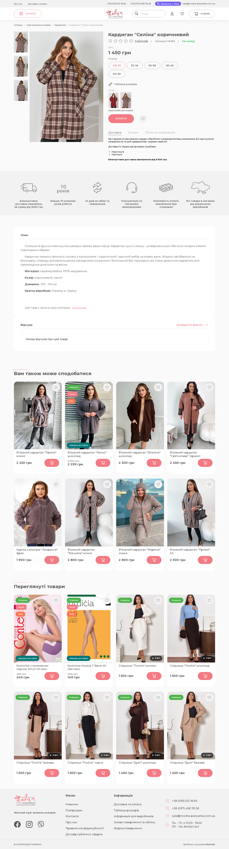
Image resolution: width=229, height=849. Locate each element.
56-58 (152, 65)
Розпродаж (74, 810)
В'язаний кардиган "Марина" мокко (140, 551)
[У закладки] (143, 119)
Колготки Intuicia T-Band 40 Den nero (87, 667)
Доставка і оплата (37, 4)
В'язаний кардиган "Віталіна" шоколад (140, 454)
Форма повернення (128, 828)
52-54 (135, 65)
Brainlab (210, 844)
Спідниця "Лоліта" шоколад (190, 665)
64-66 (117, 73)
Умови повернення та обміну (134, 822)
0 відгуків (141, 41)
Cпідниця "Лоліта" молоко (137, 665)
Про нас (18, 4)
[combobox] (151, 13)
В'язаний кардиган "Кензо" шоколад (87, 454)
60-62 (170, 65)
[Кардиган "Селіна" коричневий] (66, 141)
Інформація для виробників (133, 816)
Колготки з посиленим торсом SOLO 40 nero (32, 667)
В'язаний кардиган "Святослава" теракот (185, 454)
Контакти (72, 816)
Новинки (72, 804)
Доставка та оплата (127, 804)
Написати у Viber (169, 4)
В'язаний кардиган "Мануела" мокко (81, 551)
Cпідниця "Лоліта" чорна (85, 762)
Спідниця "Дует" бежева (187, 762)
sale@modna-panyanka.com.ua (199, 3)
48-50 (117, 65)
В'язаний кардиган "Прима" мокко (36, 454)
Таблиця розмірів (126, 810)
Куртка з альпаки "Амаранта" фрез (37, 551)
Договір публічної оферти (84, 834)
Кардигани (79, 307)
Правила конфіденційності (85, 828)
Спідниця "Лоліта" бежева (35, 762)
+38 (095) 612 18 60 (116, 3)
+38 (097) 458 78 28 (140, 3)
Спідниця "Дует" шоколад (137, 762)
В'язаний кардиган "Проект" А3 (190, 551)
